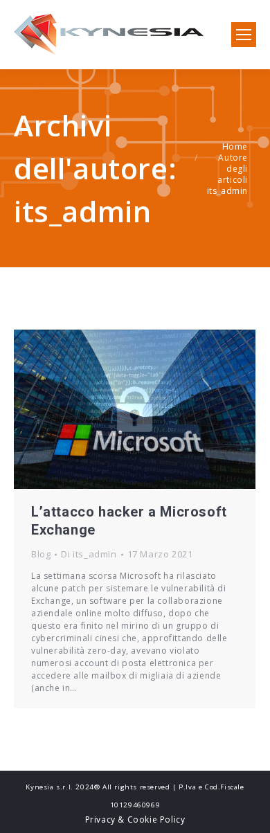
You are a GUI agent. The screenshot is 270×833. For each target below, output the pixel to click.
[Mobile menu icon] (243, 34)
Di (88, 554)
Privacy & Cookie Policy (135, 819)
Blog (41, 554)
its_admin (82, 211)
